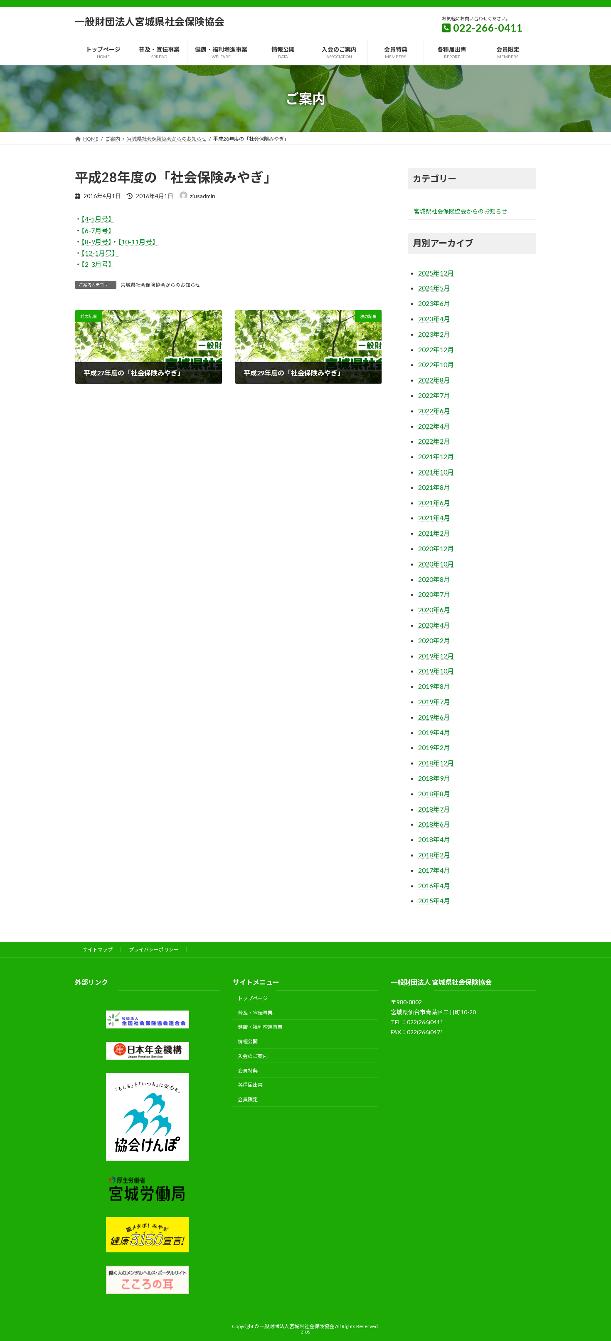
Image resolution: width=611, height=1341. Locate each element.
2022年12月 (436, 349)
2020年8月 (434, 579)
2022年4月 (434, 426)
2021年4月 (434, 518)
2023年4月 (434, 319)
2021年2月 (434, 533)
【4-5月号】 (98, 219)
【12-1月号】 (99, 253)
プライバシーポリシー (154, 949)
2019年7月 (434, 701)
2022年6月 (434, 411)
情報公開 (248, 1041)
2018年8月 (434, 793)
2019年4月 (434, 732)
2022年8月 (434, 380)
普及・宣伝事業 (255, 1013)
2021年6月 (434, 503)
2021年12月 (436, 456)
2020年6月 (434, 609)
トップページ (253, 998)
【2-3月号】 (98, 264)
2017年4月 (434, 870)
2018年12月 (436, 763)
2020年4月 (434, 625)
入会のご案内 (253, 1056)
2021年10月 (436, 472)
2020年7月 (434, 594)
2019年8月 (434, 686)
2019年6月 (434, 717)
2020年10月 (436, 564)
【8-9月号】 (96, 242)
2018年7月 (434, 809)
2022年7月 (434, 395)
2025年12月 (436, 273)
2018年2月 (434, 855)
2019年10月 (436, 671)
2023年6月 (434, 303)
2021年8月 (434, 487)
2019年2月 (434, 747)
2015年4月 (434, 900)
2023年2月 (434, 334)
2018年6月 (434, 824)
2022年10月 (436, 364)
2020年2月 (434, 640)
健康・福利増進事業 (260, 1027)
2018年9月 (434, 778)
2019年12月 (436, 656)
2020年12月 (436, 548)
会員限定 (248, 1100)
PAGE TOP (589, 1293)
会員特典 (248, 1071)
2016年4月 (434, 885)
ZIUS (305, 1331)
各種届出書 (250, 1085)
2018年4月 (434, 839)
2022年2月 (434, 441)
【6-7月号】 (98, 230)
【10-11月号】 (138, 242)
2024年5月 (434, 288)
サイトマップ (98, 949)
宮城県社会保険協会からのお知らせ (160, 285)
